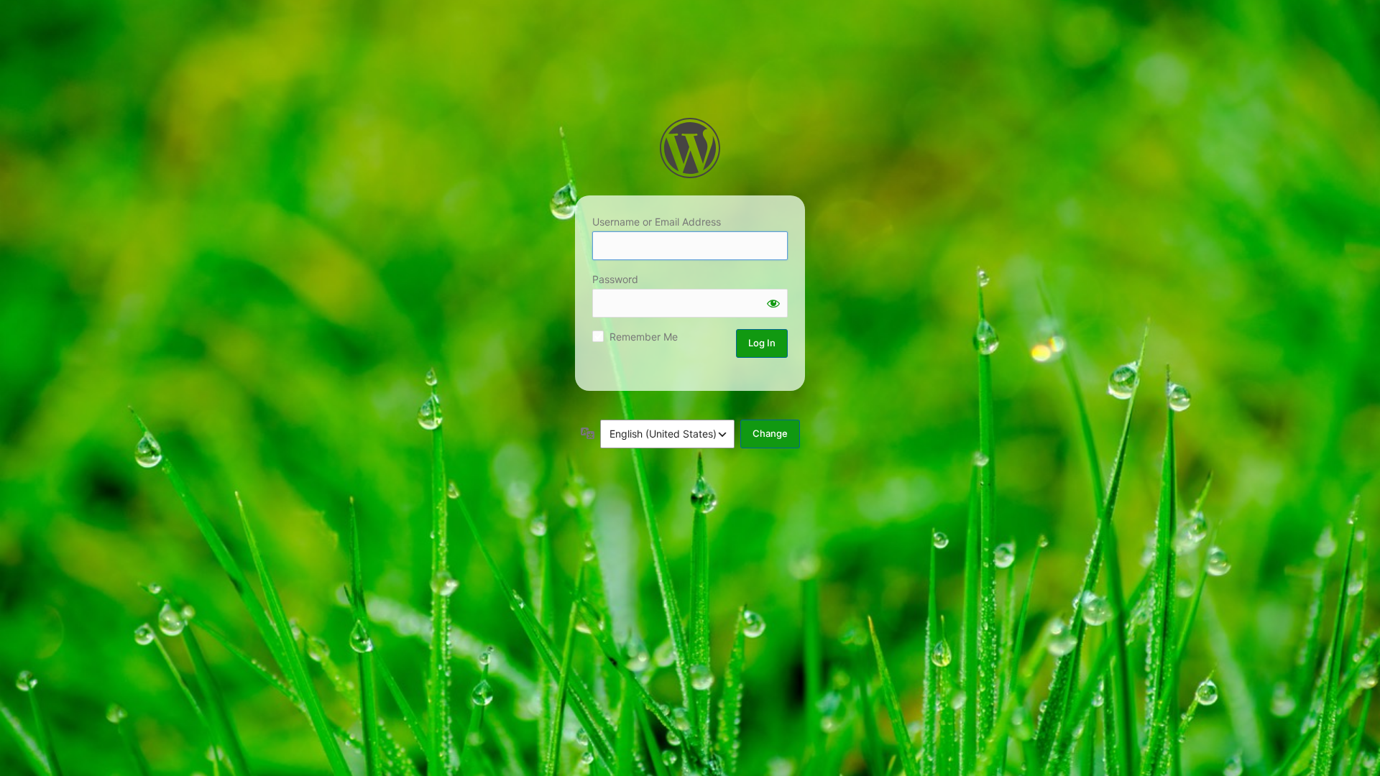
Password (615, 279)
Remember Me (644, 337)
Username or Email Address (656, 222)
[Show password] (773, 303)
